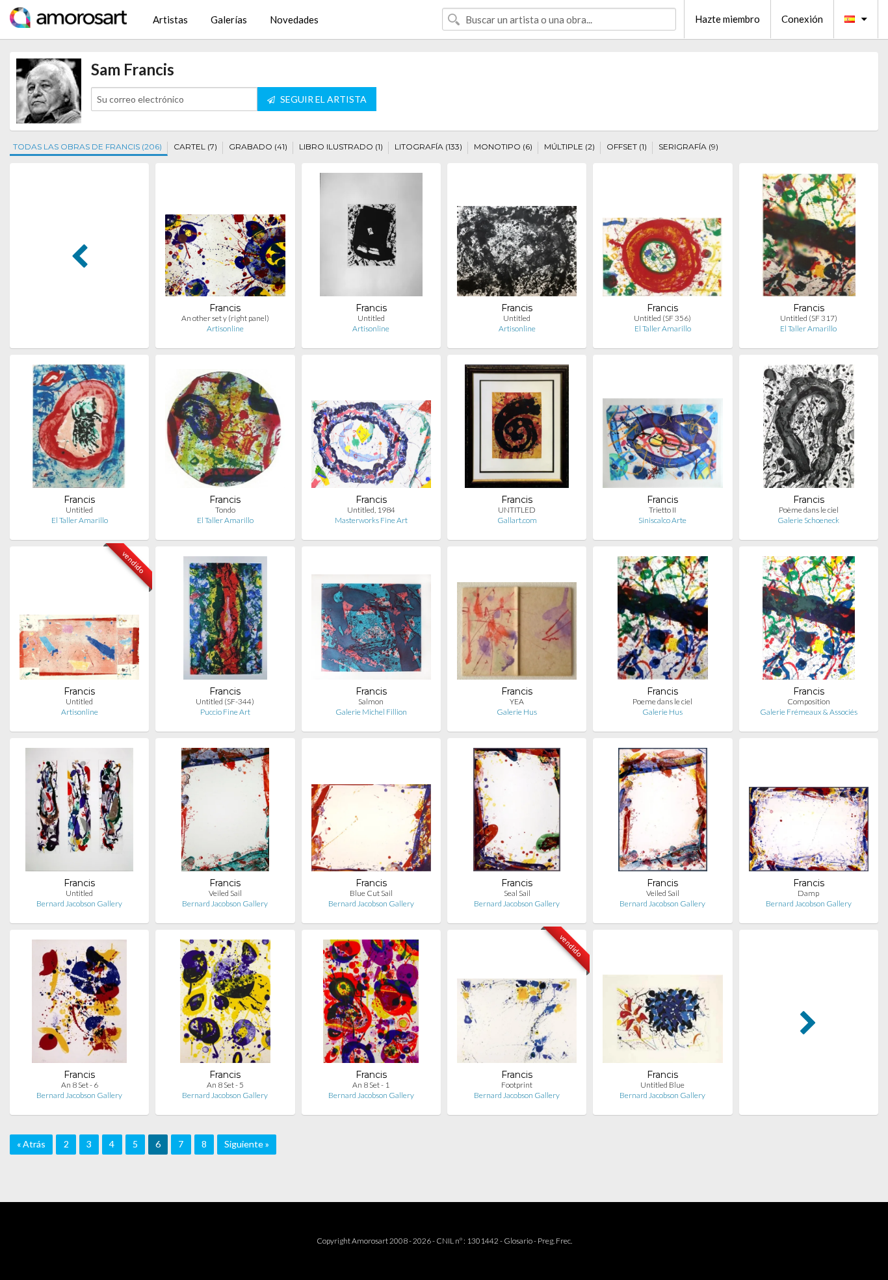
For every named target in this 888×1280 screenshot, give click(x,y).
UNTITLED (517, 510)
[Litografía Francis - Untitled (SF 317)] (808, 237)
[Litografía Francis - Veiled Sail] (225, 812)
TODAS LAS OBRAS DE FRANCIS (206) (87, 146)
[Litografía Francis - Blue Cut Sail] (371, 812)
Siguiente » (246, 1143)
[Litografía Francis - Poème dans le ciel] (808, 429)
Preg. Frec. (555, 1241)
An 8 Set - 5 (225, 1085)
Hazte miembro (727, 19)
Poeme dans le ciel (662, 701)
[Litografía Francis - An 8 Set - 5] (225, 1004)
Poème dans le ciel (809, 510)
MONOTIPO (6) (503, 146)
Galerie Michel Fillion (371, 712)
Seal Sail (517, 893)
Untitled (371, 318)
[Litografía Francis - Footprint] (517, 1004)
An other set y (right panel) (225, 318)
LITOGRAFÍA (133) (428, 146)
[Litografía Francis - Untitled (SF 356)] (662, 237)
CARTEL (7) (195, 146)
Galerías (229, 19)
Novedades (294, 19)
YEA (517, 701)
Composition (808, 701)
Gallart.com (517, 520)
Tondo (225, 510)
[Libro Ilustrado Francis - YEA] (517, 620)
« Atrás (31, 1143)
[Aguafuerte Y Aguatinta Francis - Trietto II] (662, 429)
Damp (808, 893)
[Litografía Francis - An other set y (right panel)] (225, 237)
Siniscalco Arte (662, 520)
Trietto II (662, 510)
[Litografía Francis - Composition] (808, 620)
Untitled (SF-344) (225, 701)
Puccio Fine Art (225, 712)
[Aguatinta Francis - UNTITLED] (517, 429)
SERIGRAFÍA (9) (688, 146)
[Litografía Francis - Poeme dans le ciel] (663, 620)
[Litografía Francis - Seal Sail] (516, 812)
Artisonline (225, 328)
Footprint (516, 1085)
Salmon (371, 701)
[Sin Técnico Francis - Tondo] (225, 429)
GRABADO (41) (258, 146)
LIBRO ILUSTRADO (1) (341, 146)
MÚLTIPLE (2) (569, 146)
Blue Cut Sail (371, 893)
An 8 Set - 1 (370, 1085)
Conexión (802, 19)
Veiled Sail (225, 893)
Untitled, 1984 (371, 510)
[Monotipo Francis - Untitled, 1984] (371, 429)
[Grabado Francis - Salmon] (371, 620)
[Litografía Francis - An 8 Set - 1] (371, 1004)
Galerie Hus (517, 712)
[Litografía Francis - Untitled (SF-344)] (225, 620)
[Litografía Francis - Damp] (808, 812)
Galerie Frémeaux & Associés (808, 712)
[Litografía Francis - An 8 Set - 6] (79, 1004)
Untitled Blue (662, 1085)
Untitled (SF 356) (662, 318)
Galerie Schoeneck (808, 520)
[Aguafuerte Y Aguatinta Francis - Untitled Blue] (662, 1004)
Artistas (170, 19)
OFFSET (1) (627, 146)
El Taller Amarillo (662, 328)
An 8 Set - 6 (79, 1085)
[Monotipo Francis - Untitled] (79, 620)
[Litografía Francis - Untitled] (517, 237)
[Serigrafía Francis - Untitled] (79, 429)
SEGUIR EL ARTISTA (322, 99)
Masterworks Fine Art (371, 520)
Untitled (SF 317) (808, 318)
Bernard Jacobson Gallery (79, 903)
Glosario (518, 1241)
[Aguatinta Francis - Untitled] (371, 237)
